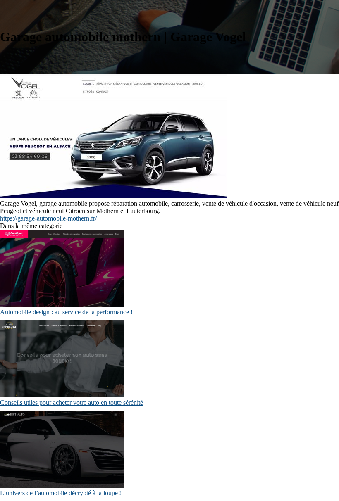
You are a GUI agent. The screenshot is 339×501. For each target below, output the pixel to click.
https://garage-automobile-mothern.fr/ (48, 218)
